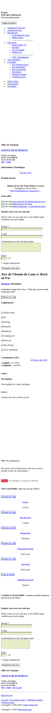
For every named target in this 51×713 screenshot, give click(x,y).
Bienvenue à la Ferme (22, 204)
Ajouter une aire (15, 30)
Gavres (25, 502)
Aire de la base (25, 518)
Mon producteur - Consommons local (29, 206)
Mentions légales (19, 74)
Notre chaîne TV (19, 45)
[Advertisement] (25, 115)
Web (2, 162)
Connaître (12, 62)
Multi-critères (17, 37)
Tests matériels (14, 60)
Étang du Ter (26, 533)
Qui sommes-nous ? (20, 64)
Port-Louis (25, 564)
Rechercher (12, 33)
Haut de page (7, 695)
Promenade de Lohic (25, 549)
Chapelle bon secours (25, 580)
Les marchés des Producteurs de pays (29, 201)
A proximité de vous (20, 35)
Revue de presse (19, 69)
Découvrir (12, 42)
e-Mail (8, 162)
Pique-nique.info (30, 705)
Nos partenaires (18, 67)
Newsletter (16, 72)
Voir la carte (17, 688)
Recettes (15, 47)
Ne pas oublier (18, 50)
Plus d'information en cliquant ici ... (25, 191)
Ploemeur (5, 284)
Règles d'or (17, 52)
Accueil (4, 700)
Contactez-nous (18, 77)
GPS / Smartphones (20, 57)
